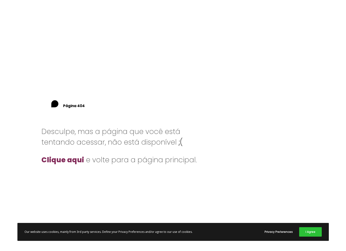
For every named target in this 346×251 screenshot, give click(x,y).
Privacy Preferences (279, 232)
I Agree (310, 232)
